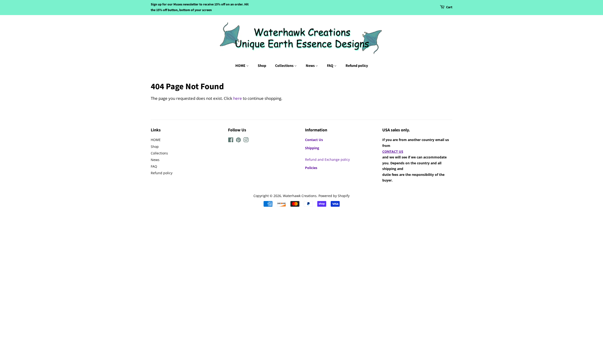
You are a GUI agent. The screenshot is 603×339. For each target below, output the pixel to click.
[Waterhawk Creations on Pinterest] (238, 140)
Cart (449, 7)
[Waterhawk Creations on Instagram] (246, 140)
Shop (262, 65)
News (310, 65)
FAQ (330, 65)
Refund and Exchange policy (327, 159)
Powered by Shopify (334, 196)
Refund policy (357, 65)
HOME (240, 65)
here (237, 98)
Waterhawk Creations (300, 196)
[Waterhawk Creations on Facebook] (230, 140)
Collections (284, 65)
